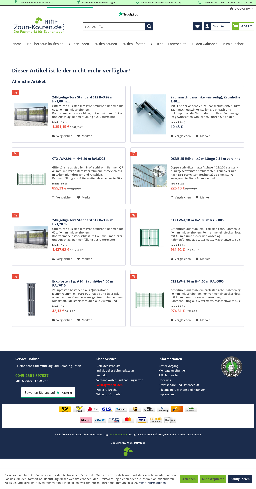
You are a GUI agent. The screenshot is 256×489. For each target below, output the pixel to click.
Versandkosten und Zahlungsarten (119, 380)
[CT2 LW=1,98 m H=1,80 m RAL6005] (150, 237)
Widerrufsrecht (106, 390)
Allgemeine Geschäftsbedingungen (182, 390)
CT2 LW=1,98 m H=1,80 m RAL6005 (197, 220)
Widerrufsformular (109, 394)
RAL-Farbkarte (168, 375)
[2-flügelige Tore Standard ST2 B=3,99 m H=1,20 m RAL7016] (31, 237)
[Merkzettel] (197, 26)
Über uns (165, 380)
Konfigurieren (240, 479)
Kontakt (101, 375)
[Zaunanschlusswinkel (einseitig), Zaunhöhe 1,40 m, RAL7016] (150, 114)
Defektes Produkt (108, 366)
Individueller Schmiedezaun (115, 370)
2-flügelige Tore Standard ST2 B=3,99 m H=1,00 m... (82, 99)
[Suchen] (149, 26)
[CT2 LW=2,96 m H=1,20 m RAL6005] (31, 176)
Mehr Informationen (152, 483)
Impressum (166, 394)
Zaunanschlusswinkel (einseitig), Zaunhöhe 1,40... (205, 99)
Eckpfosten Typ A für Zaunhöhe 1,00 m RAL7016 (82, 283)
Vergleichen (64, 136)
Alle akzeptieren (213, 479)
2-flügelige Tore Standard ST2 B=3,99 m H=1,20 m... (82, 222)
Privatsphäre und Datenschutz (179, 385)
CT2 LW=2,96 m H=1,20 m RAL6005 (78, 159)
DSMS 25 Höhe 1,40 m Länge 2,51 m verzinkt (205, 159)
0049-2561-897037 (32, 375)
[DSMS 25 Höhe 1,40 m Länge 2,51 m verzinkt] (150, 176)
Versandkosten (118, 434)
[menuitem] (118, 26)
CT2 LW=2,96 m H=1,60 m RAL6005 (197, 281)
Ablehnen (189, 479)
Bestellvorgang (168, 366)
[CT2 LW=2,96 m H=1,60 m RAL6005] (150, 298)
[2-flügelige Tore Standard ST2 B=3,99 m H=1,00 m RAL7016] (31, 114)
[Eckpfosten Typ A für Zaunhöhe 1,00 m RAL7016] (31, 298)
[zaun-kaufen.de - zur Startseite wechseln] (39, 25)
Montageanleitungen (173, 370)
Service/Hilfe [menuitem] (242, 9)
